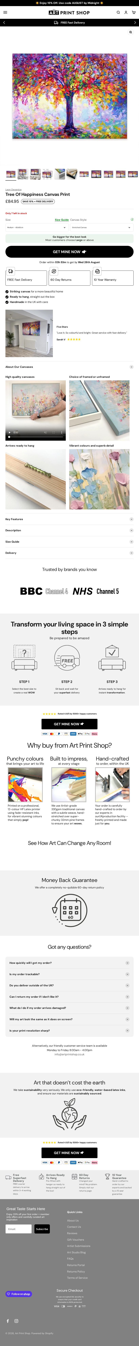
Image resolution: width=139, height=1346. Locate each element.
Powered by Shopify (42, 1333)
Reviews (72, 1233)
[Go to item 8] (96, 175)
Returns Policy (76, 1271)
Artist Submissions (78, 1246)
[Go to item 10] (120, 175)
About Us (73, 1220)
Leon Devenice (13, 189)
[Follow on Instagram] (16, 1321)
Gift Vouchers (75, 1239)
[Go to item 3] (35, 175)
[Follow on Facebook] (7, 1321)
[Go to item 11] (132, 175)
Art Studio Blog (76, 1252)
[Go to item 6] (71, 175)
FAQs (70, 1258)
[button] (4, 22)
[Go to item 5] (59, 175)
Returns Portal (76, 1265)
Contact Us (74, 1227)
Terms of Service (77, 1278)
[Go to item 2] (23, 175)
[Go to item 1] (10, 175)
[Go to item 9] (108, 175)
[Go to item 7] (84, 175)
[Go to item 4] (47, 175)
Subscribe (42, 1229)
